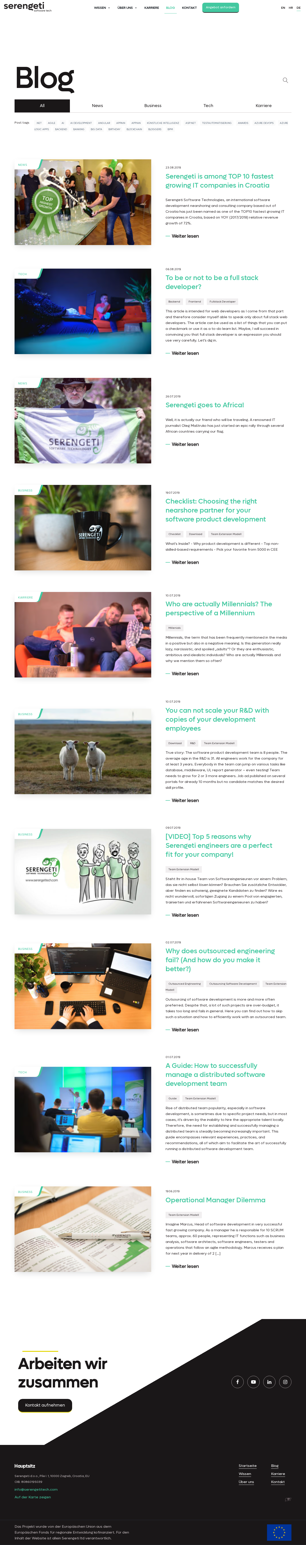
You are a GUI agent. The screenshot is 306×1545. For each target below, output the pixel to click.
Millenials (174, 628)
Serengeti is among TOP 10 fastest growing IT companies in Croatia (220, 181)
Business (153, 105)
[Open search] (286, 80)
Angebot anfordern (220, 7)
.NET (39, 123)
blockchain (134, 129)
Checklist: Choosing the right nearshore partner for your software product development (216, 510)
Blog (170, 8)
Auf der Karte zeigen (33, 1497)
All (42, 105)
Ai (63, 123)
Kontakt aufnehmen (45, 1405)
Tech (208, 105)
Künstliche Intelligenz (163, 123)
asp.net (190, 123)
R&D (192, 743)
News (97, 105)
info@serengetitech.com (36, 1489)
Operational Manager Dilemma (215, 1200)
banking (78, 129)
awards (243, 123)
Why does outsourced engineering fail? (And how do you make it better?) (220, 960)
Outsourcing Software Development (233, 984)
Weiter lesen (185, 236)
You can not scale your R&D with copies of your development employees (217, 719)
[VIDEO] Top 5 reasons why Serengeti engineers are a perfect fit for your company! (219, 845)
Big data (96, 129)
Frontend (195, 302)
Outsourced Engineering (184, 984)
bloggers (154, 129)
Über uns (125, 8)
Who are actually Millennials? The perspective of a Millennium (219, 609)
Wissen (100, 8)
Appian (136, 123)
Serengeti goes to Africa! (205, 405)
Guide (172, 1098)
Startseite (248, 1465)
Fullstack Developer (222, 302)
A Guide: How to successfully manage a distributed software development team (215, 1074)
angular (104, 123)
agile (51, 123)
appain (120, 123)
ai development (81, 123)
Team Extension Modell (226, 534)
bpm (170, 129)
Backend (61, 129)
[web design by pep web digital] (288, 1500)
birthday (114, 129)
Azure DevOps (264, 123)
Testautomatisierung (217, 123)
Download (195, 534)
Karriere (151, 8)
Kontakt (189, 8)
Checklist (174, 534)
